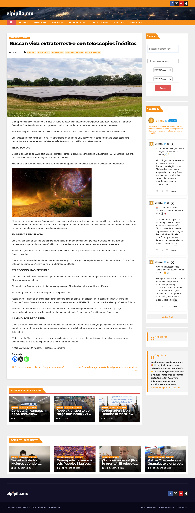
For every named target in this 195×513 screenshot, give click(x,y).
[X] (20, 359)
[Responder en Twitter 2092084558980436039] (157, 192)
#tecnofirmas (44, 52)
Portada (26, 38)
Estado (23, 22)
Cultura (119, 22)
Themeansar (55, 507)
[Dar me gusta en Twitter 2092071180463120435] (167, 251)
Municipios (40, 22)
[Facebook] (15, 359)
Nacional (57, 22)
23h (168, 203)
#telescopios (57, 52)
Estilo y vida (100, 22)
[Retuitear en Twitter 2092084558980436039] (162, 192)
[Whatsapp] (26, 359)
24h (168, 262)
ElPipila (158, 144)
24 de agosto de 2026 (24, 468)
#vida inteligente (92, 52)
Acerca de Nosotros (166, 507)
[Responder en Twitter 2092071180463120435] (157, 251)
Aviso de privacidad (148, 507)
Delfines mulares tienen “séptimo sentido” (39, 367)
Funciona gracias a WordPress (19, 507)
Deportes (136, 22)
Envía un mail (182, 507)
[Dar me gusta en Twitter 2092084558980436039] (167, 192)
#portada (31, 52)
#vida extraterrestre (74, 52)
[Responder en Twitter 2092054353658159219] (157, 307)
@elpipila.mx (160, 337)
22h (168, 144)
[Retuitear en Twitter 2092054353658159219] (162, 307)
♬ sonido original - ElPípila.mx (165, 388)
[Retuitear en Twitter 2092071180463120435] (162, 251)
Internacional (78, 22)
